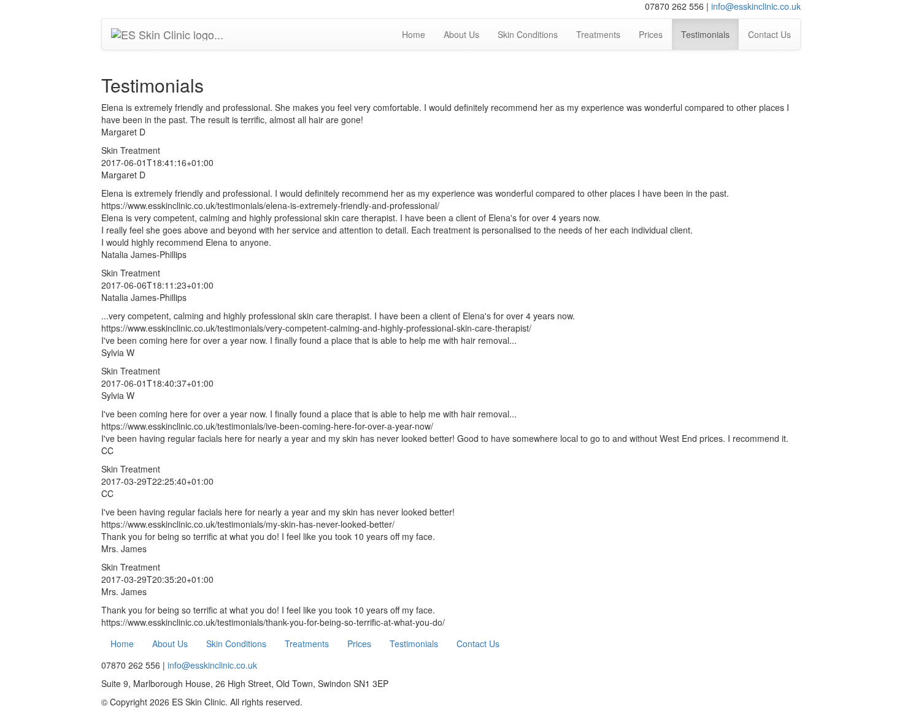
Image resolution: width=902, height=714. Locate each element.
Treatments (598, 34)
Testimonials (705, 34)
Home (413, 34)
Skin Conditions (528, 34)
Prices (651, 34)
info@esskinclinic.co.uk (756, 6)
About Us (461, 34)
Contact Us (769, 34)
